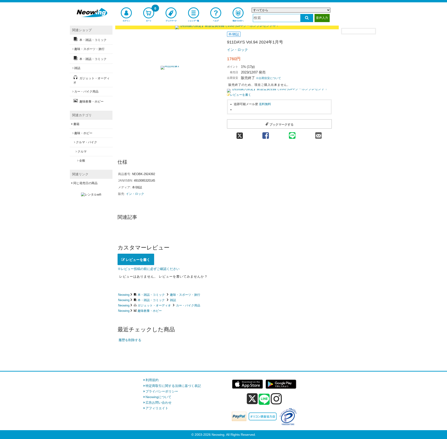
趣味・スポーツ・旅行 (185, 294)
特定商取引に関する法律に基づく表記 (173, 386)
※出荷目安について (268, 78)
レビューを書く (240, 94)
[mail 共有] (318, 134)
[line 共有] (292, 134)
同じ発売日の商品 (85, 183)
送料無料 (265, 104)
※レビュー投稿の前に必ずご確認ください (148, 269)
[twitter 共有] (239, 134)
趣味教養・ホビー (150, 311)
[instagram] (276, 398)
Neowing (123, 294)
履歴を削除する (130, 340)
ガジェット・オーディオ (154, 305)
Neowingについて (158, 397)
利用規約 (152, 380)
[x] (252, 398)
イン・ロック (237, 50)
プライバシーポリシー (162, 391)
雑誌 (173, 300)
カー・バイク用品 (188, 305)
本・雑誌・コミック (151, 294)
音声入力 (322, 18)
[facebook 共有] (265, 134)
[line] (264, 399)
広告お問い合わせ (159, 402)
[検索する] (306, 18)
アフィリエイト (157, 408)
